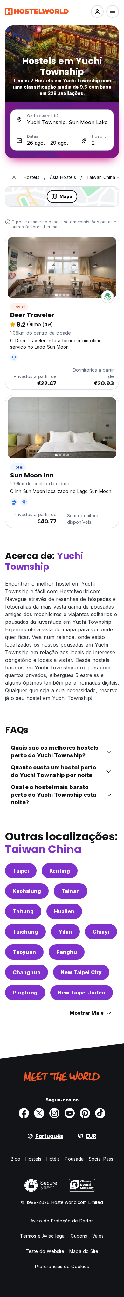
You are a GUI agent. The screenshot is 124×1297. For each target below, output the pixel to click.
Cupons (79, 1236)
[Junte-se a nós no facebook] (24, 1113)
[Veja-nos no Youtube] (70, 1113)
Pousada (74, 1158)
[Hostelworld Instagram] (54, 1113)
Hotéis (53, 1158)
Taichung (25, 931)
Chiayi (101, 931)
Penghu (66, 952)
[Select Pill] (97, 11)
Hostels (33, 1158)
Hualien (64, 911)
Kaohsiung (27, 891)
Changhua (26, 972)
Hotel (18, 467)
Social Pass (101, 1158)
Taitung (23, 911)
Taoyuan (24, 952)
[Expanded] (14, 177)
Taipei (21, 871)
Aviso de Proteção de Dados (62, 1220)
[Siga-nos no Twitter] (39, 1113)
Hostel (19, 306)
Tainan (70, 891)
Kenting (59, 871)
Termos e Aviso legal (42, 1236)
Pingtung (25, 992)
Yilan (65, 931)
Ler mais (52, 226)
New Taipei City (81, 972)
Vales (98, 1236)
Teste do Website (45, 1251)
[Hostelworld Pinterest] (85, 1113)
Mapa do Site (83, 1251)
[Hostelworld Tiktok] (100, 1113)
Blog (15, 1158)
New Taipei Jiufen (81, 992)
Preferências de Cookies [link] (62, 1266)
